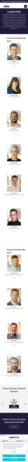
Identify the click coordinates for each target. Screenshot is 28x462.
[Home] (1, 435)
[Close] (25, 443)
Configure (14, 452)
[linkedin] (10, 438)
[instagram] (18, 438)
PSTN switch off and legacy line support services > (14, 1)
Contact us (14, 426)
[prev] (3, 404)
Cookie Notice (13, 448)
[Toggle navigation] (25, 6)
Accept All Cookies (14, 459)
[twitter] (12, 438)
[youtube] (16, 438)
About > (14, 65)
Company (4, 435)
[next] (25, 404)
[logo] (6, 6)
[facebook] (14, 438)
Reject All (14, 455)
